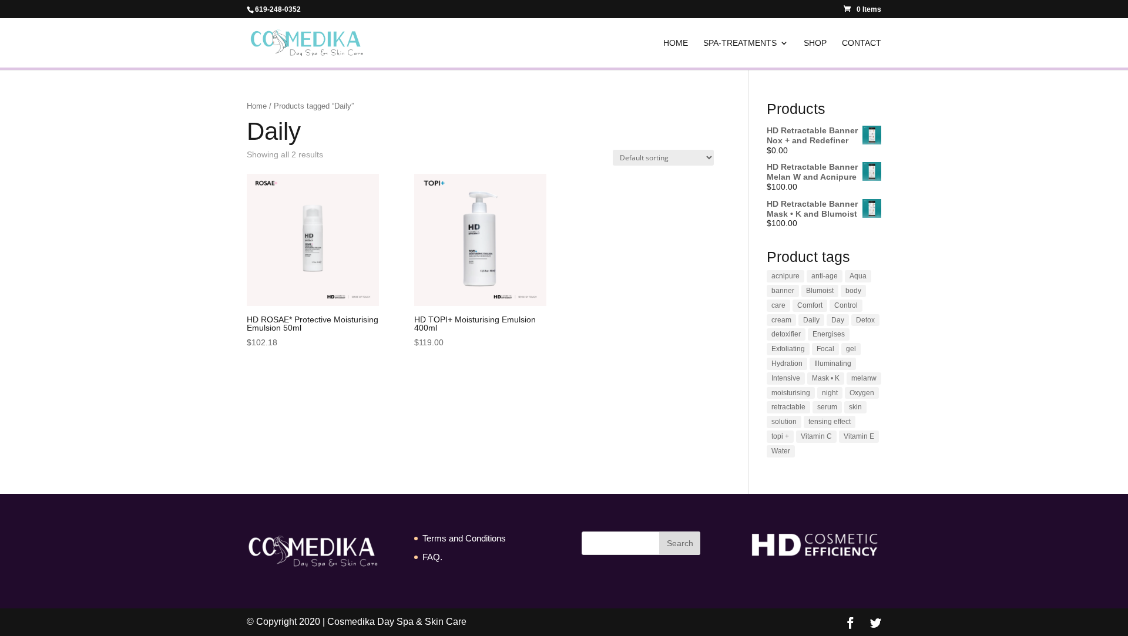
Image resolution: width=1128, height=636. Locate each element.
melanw (864, 378)
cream (781, 320)
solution (784, 422)
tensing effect (829, 422)
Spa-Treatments (740, 43)
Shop (815, 43)
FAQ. (432, 557)
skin (855, 407)
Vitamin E (859, 436)
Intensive (785, 378)
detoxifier (786, 334)
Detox (865, 320)
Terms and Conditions (464, 538)
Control (846, 305)
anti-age (824, 276)
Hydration (787, 363)
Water (780, 451)
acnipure (785, 276)
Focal (825, 349)
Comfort (809, 305)
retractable (788, 407)
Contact (861, 43)
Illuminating (832, 363)
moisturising (790, 393)
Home (675, 43)
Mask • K (826, 378)
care (778, 305)
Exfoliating (788, 349)
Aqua (858, 276)
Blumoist (820, 291)
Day (837, 320)
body (853, 291)
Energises (829, 334)
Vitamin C (816, 436)
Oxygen (862, 393)
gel (851, 349)
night (830, 393)
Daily (811, 320)
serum (827, 407)
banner (782, 291)
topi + (780, 436)
